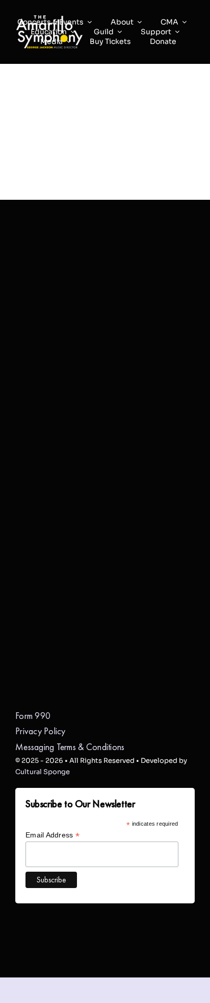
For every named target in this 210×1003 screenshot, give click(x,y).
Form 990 (32, 715)
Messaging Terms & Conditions (70, 747)
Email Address (52, 835)
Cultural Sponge (42, 771)
